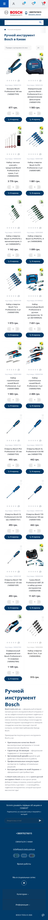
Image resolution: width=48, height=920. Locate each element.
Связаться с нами (24, 842)
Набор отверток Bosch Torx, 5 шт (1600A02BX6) (35, 653)
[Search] (40, 22)
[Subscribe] (40, 820)
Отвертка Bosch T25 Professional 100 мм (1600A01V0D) (34, 517)
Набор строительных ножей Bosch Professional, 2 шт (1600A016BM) (13, 383)
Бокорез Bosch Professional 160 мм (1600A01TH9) (13, 91)
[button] (36, 12)
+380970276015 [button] (24, 833)
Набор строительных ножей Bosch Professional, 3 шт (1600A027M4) (34, 383)
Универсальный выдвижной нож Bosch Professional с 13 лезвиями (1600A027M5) (13, 656)
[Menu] (4, 3)
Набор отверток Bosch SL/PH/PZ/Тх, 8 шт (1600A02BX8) (35, 239)
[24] (13, 67)
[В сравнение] (21, 415)
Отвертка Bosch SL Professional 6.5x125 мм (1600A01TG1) (13, 517)
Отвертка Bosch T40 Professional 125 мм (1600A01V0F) (13, 582)
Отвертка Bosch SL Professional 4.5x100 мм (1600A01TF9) (34, 451)
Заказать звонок (34, 14)
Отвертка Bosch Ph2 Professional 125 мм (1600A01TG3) (13, 451)
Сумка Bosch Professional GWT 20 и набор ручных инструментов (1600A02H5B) (34, 585)
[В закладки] (21, 58)
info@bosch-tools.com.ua (24, 849)
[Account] (13, 3)
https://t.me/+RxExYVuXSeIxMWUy (24, 883)
